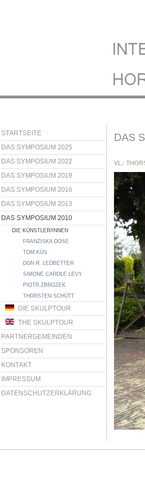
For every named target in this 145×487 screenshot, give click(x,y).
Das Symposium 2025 (36, 147)
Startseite (21, 133)
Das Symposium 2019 (36, 175)
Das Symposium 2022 (36, 161)
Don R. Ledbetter (48, 263)
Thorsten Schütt (48, 296)
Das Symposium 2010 (36, 217)
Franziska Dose (46, 241)
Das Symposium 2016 (36, 189)
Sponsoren (22, 350)
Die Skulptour (44, 308)
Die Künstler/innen (40, 230)
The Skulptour (45, 322)
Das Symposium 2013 (36, 203)
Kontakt (16, 364)
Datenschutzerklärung (46, 393)
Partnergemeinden (36, 336)
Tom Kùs (35, 252)
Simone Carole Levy (52, 274)
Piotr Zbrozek (44, 285)
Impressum (21, 379)
